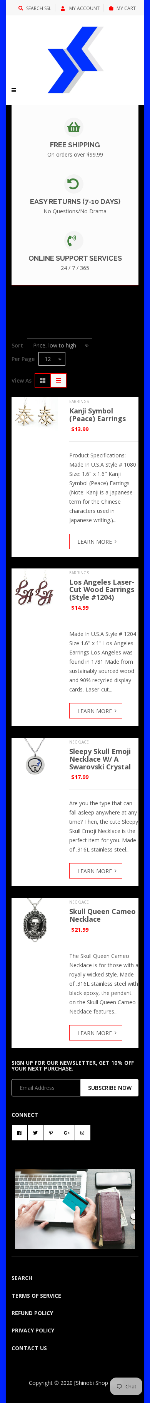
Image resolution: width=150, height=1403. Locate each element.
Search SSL (38, 8)
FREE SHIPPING (75, 145)
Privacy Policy (33, 1330)
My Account (84, 8)
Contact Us (29, 1348)
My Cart (126, 8)
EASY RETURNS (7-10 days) (75, 201)
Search (22, 1278)
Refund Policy (32, 1313)
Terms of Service (36, 1295)
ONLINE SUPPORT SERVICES (75, 258)
